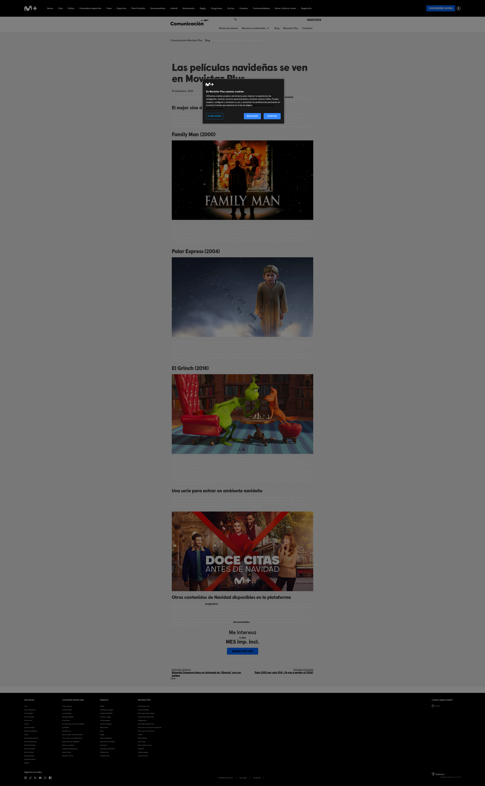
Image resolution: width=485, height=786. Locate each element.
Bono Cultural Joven (285, 8)
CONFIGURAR (214, 116)
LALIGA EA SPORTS (106, 713)
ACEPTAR (272, 116)
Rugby (203, 8)
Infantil (174, 8)
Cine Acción (28, 720)
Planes (140, 734)
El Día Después (105, 720)
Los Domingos (66, 713)
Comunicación (143, 756)
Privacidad (256, 778)
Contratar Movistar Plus (146, 724)
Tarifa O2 (141, 749)
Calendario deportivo (90, 8)
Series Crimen (29, 752)
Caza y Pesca (66, 752)
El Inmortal (66, 720)
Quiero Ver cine (242, 651)
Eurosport (103, 745)
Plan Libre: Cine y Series (146, 731)
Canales (243, 8)
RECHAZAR (252, 116)
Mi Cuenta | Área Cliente (146, 713)
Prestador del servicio (225, 778)
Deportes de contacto (107, 742)
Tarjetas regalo (143, 752)
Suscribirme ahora (441, 8)
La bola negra (67, 710)
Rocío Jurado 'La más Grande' (72, 734)
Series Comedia (29, 749)
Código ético (142, 720)
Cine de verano (29, 727)
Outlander (65, 727)
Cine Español (28, 713)
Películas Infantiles (30, 731)
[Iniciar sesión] (458, 8)
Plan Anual (141, 742)
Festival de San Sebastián (70, 742)
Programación (105, 756)
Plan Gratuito (138, 8)
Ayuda (437, 706)
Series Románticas (30, 742)
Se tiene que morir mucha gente (73, 724)
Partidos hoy (104, 752)
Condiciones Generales (146, 717)
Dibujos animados (68, 745)
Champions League (106, 710)
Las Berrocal (66, 731)
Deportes (121, 8)
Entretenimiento (29, 759)
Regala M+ (306, 8)
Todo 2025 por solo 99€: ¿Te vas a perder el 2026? (283, 671)
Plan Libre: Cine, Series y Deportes (149, 727)
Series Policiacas (30, 745)
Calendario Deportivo (107, 749)
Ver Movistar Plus (143, 706)
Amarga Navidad (67, 717)
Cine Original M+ (30, 710)
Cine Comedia (29, 717)
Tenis (109, 8)
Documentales (157, 8)
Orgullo (26, 763)
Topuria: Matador (106, 738)
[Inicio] (30, 8)
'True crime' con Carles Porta (72, 738)
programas (211, 603)
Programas (216, 8)
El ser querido (67, 706)
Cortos (230, 8)
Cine (60, 8)
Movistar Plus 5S (67, 756)
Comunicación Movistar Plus (186, 40)
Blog (207, 40)
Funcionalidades (261, 8)
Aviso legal (243, 778)
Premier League (105, 717)
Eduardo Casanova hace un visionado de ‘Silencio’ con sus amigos (206, 672)
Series (50, 8)
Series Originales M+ (31, 738)
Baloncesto (189, 8)
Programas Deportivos (69, 749)
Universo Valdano (106, 724)
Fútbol (71, 8)
